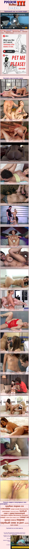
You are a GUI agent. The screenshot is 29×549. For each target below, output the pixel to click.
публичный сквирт (14, 511)
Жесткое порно (17, 31)
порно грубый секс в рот (12, 521)
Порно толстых (10, 32)
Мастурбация (7, 31)
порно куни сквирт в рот (12, 517)
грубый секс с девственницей (15, 512)
